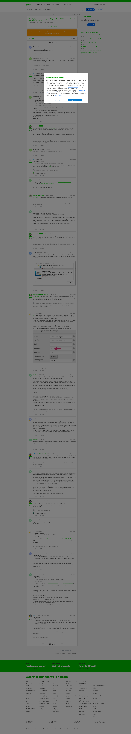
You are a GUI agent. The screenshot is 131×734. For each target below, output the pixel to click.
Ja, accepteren (75, 100)
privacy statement (52, 92)
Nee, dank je (57, 100)
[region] (66, 88)
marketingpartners (73, 87)
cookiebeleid (82, 90)
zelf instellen (58, 95)
